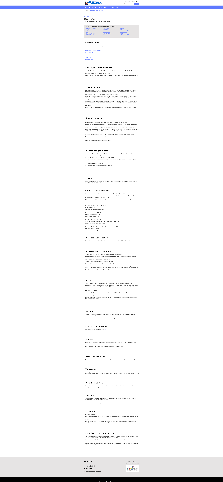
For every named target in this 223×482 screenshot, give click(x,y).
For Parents (86, 16)
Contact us (118, 7)
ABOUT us (91, 7)
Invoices (87, 30)
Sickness (121, 33)
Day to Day (97, 10)
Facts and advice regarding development (93, 50)
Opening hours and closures (125, 30)
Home (86, 7)
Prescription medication (90, 33)
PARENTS (100, 7)
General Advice (105, 29)
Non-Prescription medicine (108, 30)
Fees (102, 10)
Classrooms (92, 10)
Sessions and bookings (107, 33)
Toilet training (88, 57)
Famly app (122, 28)
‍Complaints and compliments (91, 28)
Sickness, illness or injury (90, 34)
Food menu (88, 29)
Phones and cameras (106, 32)
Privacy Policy (86, 479)
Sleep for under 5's (89, 52)
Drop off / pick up (106, 28)
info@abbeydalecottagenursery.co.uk (93, 471)
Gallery (109, 7)
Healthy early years (89, 59)
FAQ (105, 7)
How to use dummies (89, 47)
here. (105, 329)
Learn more (131, 481)
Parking (87, 32)
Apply (113, 7)
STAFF (96, 7)
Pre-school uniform (123, 32)
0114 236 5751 (89, 468)
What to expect (88, 35)
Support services (88, 54)
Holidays (121, 29)
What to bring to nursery (124, 34)
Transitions (105, 34)
